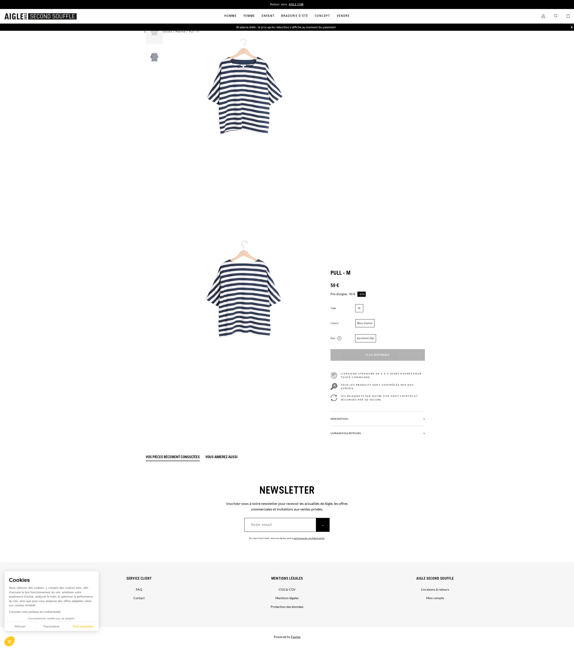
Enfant (268, 16)
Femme (249, 16)
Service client (139, 579)
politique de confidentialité (309, 538)
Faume (295, 637)
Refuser (20, 626)
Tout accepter (82, 626)
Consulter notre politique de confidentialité (35, 612)
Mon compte (435, 598)
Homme (230, 16)
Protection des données (287, 607)
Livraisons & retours (435, 589)
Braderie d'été (294, 16)
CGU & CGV (287, 589)
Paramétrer (51, 626)
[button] (9, 641)
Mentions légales (287, 579)
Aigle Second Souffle (435, 579)
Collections (164, 31)
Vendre (343, 16)
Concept (322, 16)
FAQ (139, 589)
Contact (139, 598)
